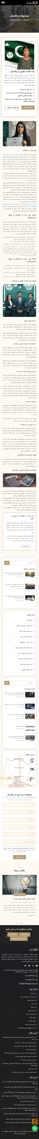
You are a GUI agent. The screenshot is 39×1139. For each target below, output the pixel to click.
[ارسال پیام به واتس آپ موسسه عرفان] (35, 1128)
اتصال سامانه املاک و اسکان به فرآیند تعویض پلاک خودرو (20, 1123)
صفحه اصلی (26, 20)
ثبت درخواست (19, 857)
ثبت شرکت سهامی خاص (25, 631)
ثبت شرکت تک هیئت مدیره (25, 653)
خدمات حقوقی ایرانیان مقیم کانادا (27, 1028)
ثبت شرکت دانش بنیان (26, 637)
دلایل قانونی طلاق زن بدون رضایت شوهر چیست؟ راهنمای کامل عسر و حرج (14, 693)
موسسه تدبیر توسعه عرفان (28, 204)
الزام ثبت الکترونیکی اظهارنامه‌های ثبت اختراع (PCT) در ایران (14, 597)
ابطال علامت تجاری (31, 1014)
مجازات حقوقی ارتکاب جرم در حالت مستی (15, 715)
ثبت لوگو (33, 1007)
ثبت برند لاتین (32, 1069)
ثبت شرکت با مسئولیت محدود (24, 626)
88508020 (13, 934)
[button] (22, 923)
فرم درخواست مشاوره (13, 108)
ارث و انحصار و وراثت (30, 1024)
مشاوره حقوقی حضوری (18, 758)
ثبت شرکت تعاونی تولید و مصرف (23, 648)
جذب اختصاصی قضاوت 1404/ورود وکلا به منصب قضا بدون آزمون (14, 585)
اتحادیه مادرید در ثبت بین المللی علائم (13, 155)
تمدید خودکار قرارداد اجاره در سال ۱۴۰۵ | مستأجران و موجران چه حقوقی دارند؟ (20, 1064)
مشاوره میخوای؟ (28, 108)
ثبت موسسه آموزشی (27, 670)
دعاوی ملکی (33, 1018)
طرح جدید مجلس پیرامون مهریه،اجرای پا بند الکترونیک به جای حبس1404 (14, 573)
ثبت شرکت (29, 620)
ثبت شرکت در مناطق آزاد (25, 642)
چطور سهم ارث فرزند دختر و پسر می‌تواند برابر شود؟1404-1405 (16, 737)
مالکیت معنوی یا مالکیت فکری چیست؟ (25, 1057)
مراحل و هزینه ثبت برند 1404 (28, 1060)
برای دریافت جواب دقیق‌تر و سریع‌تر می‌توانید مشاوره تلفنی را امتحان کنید (17, 849)
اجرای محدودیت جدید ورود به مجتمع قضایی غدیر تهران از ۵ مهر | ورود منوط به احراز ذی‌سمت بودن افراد (20, 1097)
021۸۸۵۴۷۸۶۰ (30, 976)
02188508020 (30, 980)
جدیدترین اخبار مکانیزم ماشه (27, 1101)
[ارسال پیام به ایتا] (35, 1122)
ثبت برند (34, 1004)
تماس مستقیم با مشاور (19, 939)
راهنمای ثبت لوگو (20, 726)
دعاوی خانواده (32, 1021)
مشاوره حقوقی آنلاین (19, 776)
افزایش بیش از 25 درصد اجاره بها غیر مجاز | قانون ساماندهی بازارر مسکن (20, 1115)
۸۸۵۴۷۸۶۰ (25, 934)
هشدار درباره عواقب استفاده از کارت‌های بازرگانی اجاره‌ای (20, 1119)
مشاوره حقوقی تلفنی (19, 767)
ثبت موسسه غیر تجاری (26, 664)
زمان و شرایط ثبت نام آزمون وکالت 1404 (24, 1105)
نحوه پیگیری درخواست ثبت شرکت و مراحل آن (24, 1072)
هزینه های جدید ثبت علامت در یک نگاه (14, 704)
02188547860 (26, 546)
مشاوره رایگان (25, 538)
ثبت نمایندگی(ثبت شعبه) (25, 659)
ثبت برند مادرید (32, 1011)
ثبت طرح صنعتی (31, 1000)
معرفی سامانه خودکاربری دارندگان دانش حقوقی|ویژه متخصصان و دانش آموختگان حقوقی (20, 1109)
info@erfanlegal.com (27, 984)
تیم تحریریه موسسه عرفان (11, 902)
